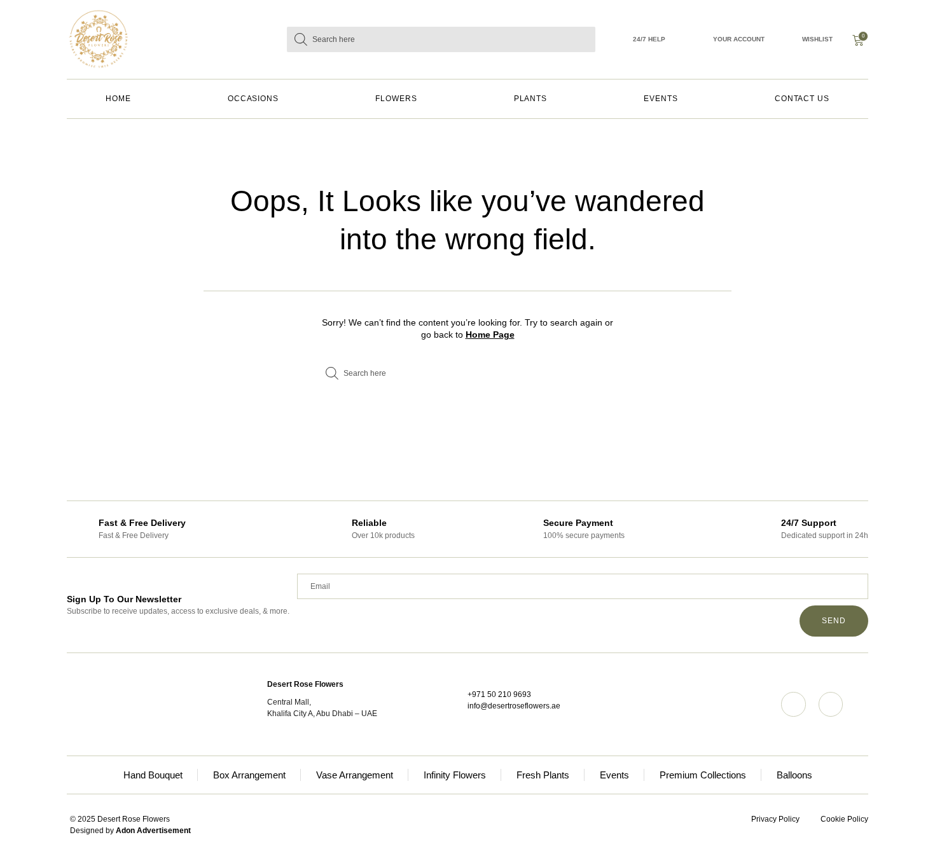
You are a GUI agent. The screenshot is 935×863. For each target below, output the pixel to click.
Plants (531, 98)
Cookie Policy (844, 819)
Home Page (490, 334)
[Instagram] (793, 704)
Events (661, 98)
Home (118, 98)
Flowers (396, 98)
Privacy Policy (775, 819)
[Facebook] (831, 704)
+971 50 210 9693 (499, 694)
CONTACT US (802, 98)
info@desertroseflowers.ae (514, 705)
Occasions (253, 98)
